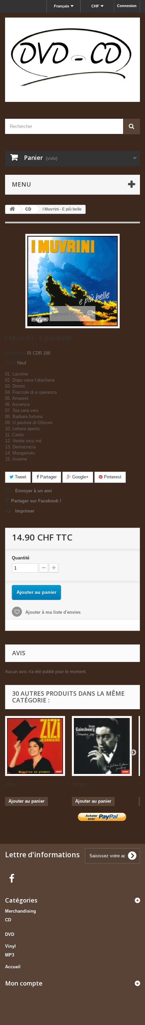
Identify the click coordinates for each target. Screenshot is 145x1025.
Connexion (127, 6)
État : (10, 362)
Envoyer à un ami (33, 490)
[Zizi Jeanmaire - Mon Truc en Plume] (35, 746)
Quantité (20, 557)
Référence (15, 353)
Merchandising (20, 911)
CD (8, 919)
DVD (9, 934)
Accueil (13, 966)
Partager (48, 476)
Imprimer (24, 511)
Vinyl (10, 946)
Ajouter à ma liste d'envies (52, 612)
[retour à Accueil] (12, 209)
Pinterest (112, 476)
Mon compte (23, 983)
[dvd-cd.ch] (72, 60)
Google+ (80, 476)
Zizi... (10, 783)
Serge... (80, 783)
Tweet (19, 476)
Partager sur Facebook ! (36, 500)
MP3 (9, 955)
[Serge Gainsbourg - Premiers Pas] (102, 746)
